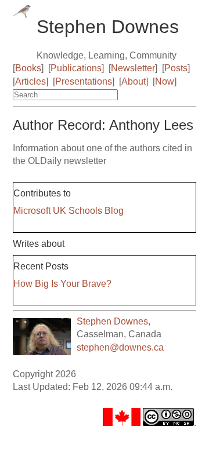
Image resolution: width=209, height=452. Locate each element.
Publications (76, 68)
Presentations (83, 81)
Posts (176, 68)
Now (164, 81)
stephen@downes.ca (120, 347)
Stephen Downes (112, 321)
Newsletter (133, 68)
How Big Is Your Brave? (62, 284)
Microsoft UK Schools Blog (68, 211)
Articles (30, 81)
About (133, 81)
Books (28, 68)
